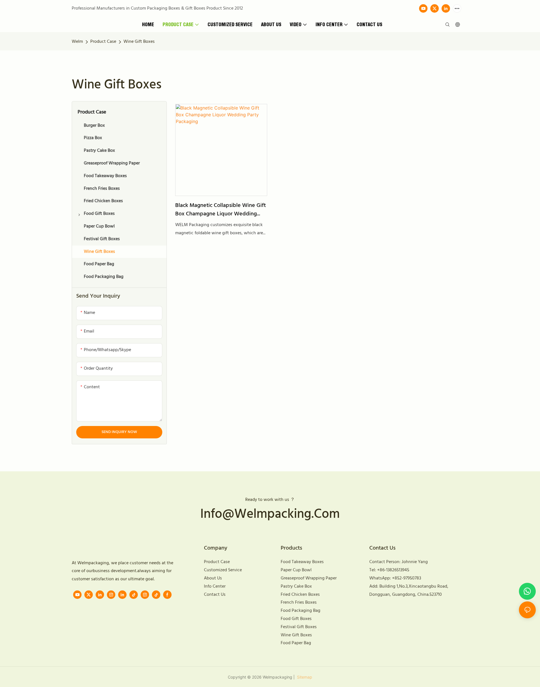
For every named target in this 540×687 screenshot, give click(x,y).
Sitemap (304, 677)
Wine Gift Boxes (139, 41)
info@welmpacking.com (270, 514)
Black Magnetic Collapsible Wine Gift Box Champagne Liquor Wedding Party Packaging (220, 209)
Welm (77, 41)
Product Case (103, 41)
